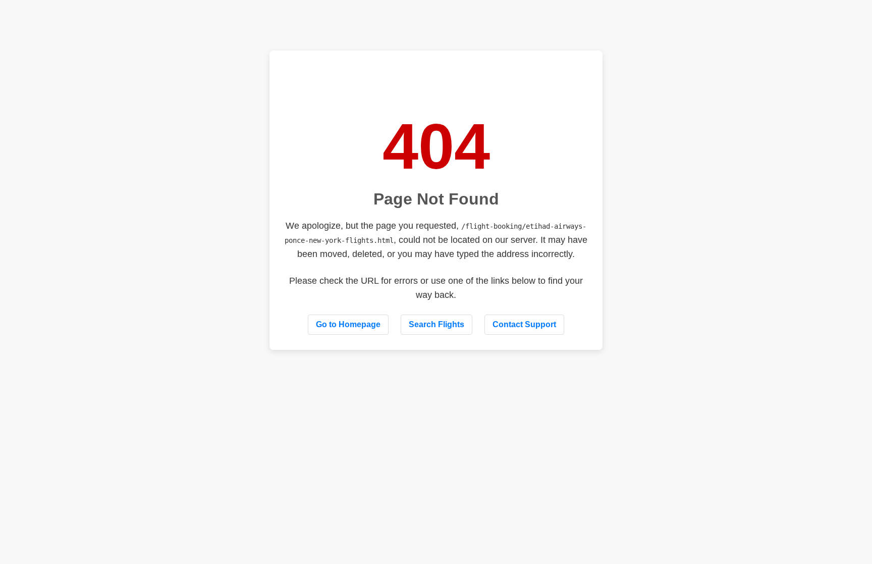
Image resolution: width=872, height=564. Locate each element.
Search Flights (436, 324)
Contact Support (524, 324)
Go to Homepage (348, 324)
